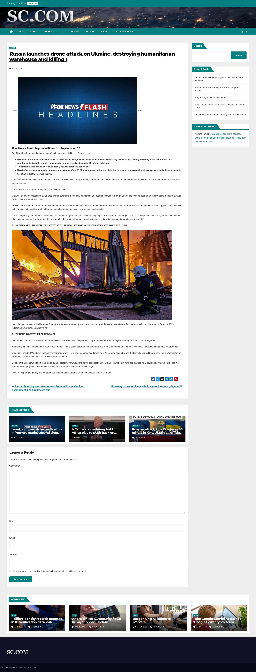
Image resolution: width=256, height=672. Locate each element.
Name (12, 521)
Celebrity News (124, 32)
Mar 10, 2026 (81, 627)
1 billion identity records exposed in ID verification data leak (36, 620)
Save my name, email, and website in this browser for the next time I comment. (49, 571)
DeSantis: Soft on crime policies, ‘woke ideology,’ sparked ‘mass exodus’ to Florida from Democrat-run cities (220, 138)
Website (13, 554)
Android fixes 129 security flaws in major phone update (96, 620)
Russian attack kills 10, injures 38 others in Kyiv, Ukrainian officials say (157, 432)
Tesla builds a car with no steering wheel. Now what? (220, 114)
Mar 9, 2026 (201, 627)
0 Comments (37, 627)
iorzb (11, 667)
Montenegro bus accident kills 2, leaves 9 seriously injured (145, 386)
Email (12, 538)
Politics (49, 32)
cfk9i (7, 667)
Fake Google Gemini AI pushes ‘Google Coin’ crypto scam (217, 620)
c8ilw (34, 667)
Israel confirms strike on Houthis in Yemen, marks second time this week (36, 432)
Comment (14, 466)
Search (198, 46)
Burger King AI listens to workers (210, 97)
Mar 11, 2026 (20, 627)
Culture (75, 32)
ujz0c (29, 667)
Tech (22, 32)
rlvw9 (20, 667)
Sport (34, 32)
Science (104, 32)
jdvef (15, 667)
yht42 (2, 667)
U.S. (62, 32)
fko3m (24, 667)
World (90, 32)
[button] (242, 32)
